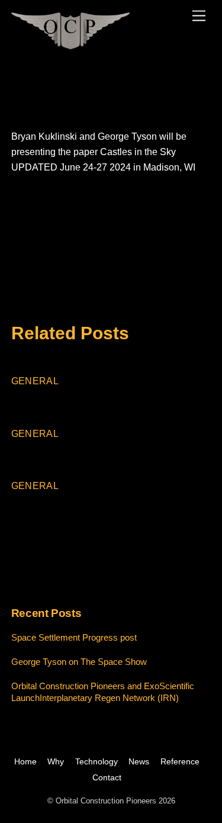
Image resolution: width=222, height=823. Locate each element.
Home (25, 761)
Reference (180, 761)
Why (55, 761)
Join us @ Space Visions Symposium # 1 (105, 255)
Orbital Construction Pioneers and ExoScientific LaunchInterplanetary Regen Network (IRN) (110, 520)
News (138, 761)
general (35, 381)
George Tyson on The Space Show (108, 452)
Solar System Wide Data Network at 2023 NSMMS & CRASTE (117, 229)
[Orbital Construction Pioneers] (70, 45)
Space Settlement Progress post (102, 400)
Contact (106, 777)
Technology (96, 761)
